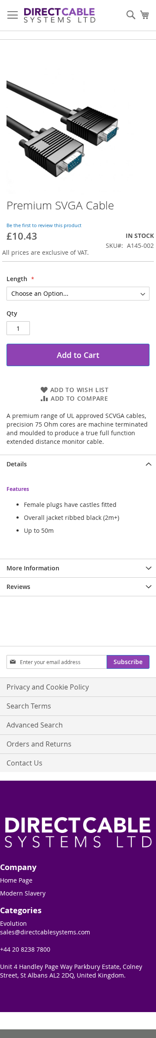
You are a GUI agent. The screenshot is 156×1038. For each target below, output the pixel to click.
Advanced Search (34, 725)
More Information (32, 568)
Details (16, 464)
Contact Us (24, 763)
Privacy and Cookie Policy (47, 687)
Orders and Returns (39, 744)
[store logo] (59, 15)
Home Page (16, 880)
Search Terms (28, 706)
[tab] (78, 464)
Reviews (18, 586)
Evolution (13, 923)
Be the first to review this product (43, 225)
